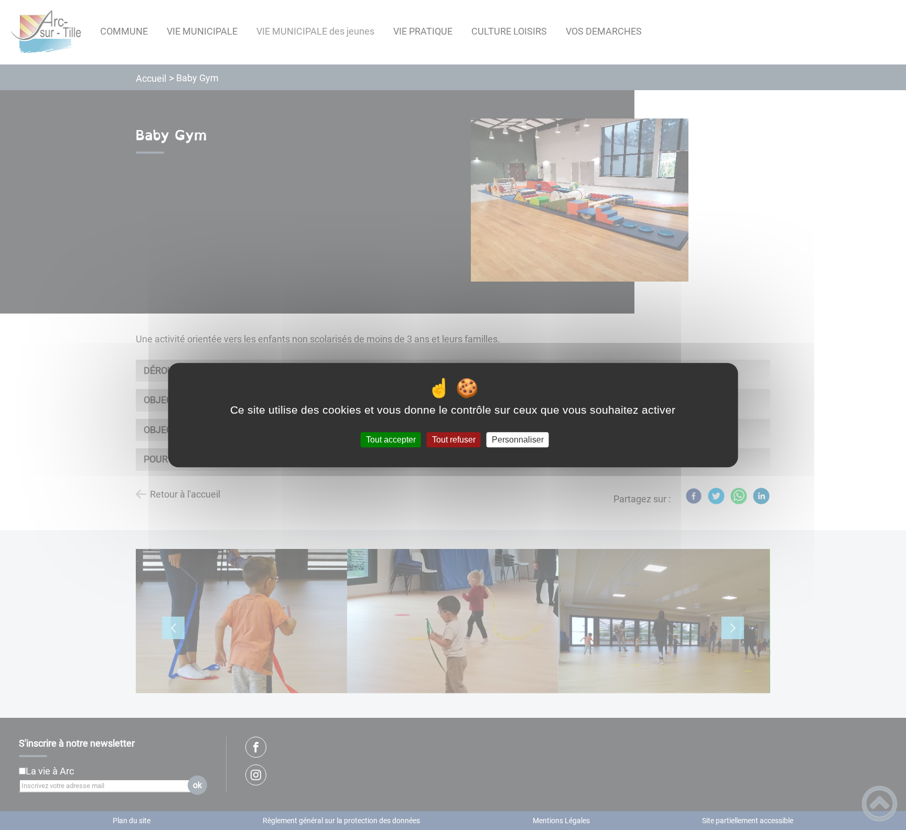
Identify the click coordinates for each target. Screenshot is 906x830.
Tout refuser (454, 439)
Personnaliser (518, 439)
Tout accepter (391, 439)
